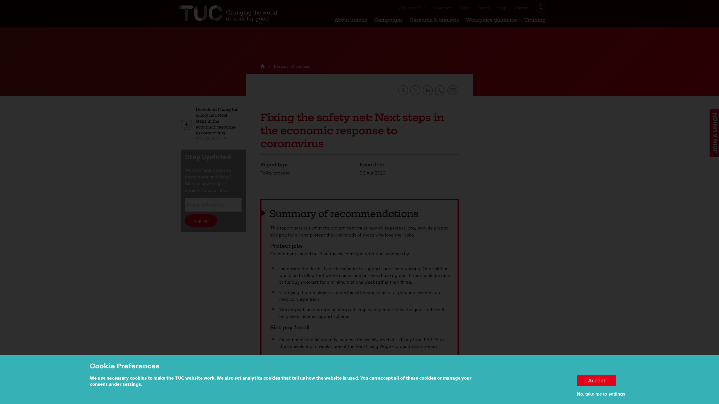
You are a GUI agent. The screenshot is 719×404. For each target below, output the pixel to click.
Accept (596, 381)
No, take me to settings (601, 394)
